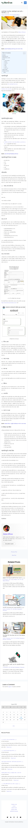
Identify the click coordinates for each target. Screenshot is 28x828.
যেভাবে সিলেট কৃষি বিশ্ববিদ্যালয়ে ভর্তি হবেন (11, 153)
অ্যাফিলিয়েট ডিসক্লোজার (14, 811)
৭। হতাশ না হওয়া (6, 68)
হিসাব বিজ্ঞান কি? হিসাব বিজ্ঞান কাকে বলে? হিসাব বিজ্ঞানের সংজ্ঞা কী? (14, 636)
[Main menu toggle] (25, 2)
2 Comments (5, 667)
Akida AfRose (8, 534)
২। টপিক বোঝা (5, 61)
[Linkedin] (10, 817)
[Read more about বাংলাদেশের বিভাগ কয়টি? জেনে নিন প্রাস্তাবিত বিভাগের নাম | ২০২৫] (14, 656)
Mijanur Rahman (22, 32)
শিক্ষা (11, 14)
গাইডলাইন (3, 59)
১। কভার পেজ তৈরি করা (6, 60)
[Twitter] (7, 817)
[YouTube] (20, 817)
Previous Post (14, 551)
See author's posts (9, 543)
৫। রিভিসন (5, 65)
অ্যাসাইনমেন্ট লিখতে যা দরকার (6, 57)
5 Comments (5, 579)
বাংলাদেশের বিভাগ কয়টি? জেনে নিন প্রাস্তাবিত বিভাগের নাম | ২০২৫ (13, 665)
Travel (12, 579)
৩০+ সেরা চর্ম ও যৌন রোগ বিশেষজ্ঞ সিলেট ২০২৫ (9, 739)
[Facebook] (17, 817)
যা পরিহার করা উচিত (4, 69)
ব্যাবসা (18, 579)
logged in (10, 686)
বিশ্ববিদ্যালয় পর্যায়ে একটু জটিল (6, 89)
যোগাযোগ (14, 806)
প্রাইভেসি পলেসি (14, 807)
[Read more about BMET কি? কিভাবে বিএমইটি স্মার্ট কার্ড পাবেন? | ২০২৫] (14, 570)
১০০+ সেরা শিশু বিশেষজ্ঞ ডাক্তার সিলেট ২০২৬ (8, 750)
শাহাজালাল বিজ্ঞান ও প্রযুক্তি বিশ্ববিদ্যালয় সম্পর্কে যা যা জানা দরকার (15, 423)
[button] (21, 3)
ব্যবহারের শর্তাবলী (14, 809)
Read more (9, 747)
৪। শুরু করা (5, 64)
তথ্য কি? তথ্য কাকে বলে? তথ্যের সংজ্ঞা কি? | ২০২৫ (13, 607)
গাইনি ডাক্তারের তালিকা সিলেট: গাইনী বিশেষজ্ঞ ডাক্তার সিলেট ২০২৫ (12, 761)
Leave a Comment (5, 14)
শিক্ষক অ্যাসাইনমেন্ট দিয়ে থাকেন (12, 84)
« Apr (13, 725)
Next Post (14, 555)
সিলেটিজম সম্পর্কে (14, 804)
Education (5, 610)
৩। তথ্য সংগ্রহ (5, 63)
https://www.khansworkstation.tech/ (8, 302)
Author (5, 72)
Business (5, 639)
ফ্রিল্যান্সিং (15, 579)
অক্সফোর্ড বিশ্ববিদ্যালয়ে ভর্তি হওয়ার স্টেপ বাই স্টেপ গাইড (13, 48)
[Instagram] (14, 817)
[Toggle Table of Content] (23, 53)
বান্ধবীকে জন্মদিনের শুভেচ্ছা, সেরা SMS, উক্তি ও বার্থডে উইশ (11, 772)
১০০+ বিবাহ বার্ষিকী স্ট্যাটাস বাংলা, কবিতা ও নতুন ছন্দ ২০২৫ (10, 783)
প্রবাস (9, 579)
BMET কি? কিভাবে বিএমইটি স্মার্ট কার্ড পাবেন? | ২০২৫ (14, 578)
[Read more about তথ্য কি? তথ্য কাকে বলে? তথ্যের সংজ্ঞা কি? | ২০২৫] (14, 600)
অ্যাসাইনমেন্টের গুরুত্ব (5, 56)
